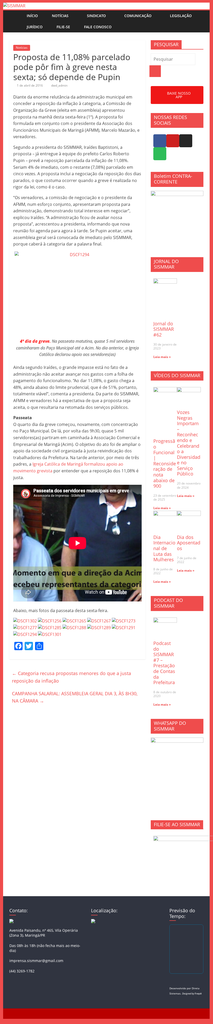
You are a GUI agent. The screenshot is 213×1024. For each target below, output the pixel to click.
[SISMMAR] (14, 6)
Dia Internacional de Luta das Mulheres (164, 548)
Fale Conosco (98, 26)
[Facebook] (159, 140)
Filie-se (63, 26)
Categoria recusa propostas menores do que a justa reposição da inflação (71, 677)
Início (32, 15)
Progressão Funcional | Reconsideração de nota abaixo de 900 (164, 463)
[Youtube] (172, 140)
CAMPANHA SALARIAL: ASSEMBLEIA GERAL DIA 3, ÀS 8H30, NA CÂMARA (75, 697)
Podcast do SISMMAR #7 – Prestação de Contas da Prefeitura (164, 662)
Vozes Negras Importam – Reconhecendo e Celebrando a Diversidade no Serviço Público (188, 443)
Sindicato (96, 15)
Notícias (60, 15)
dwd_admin (59, 85)
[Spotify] (159, 153)
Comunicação (138, 15)
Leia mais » (162, 357)
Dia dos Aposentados (188, 542)
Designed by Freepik (192, 993)
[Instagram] (185, 140)
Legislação (181, 15)
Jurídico (35, 26)
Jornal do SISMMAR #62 (163, 329)
